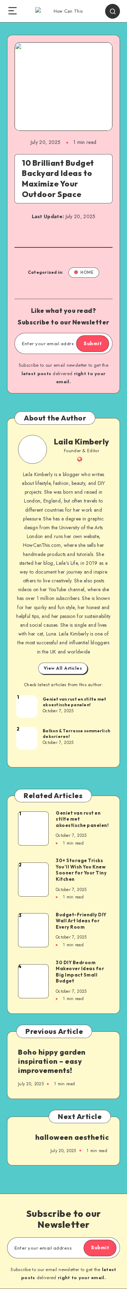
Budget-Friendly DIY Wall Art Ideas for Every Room (81, 921)
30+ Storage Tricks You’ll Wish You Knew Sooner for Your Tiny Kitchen (81, 870)
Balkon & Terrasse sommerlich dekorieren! (76, 733)
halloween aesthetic (72, 1137)
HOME (86, 272)
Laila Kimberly (81, 442)
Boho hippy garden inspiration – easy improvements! (52, 1061)
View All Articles (63, 668)
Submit (93, 343)
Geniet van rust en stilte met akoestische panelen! (74, 701)
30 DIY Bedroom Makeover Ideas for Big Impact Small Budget (80, 972)
